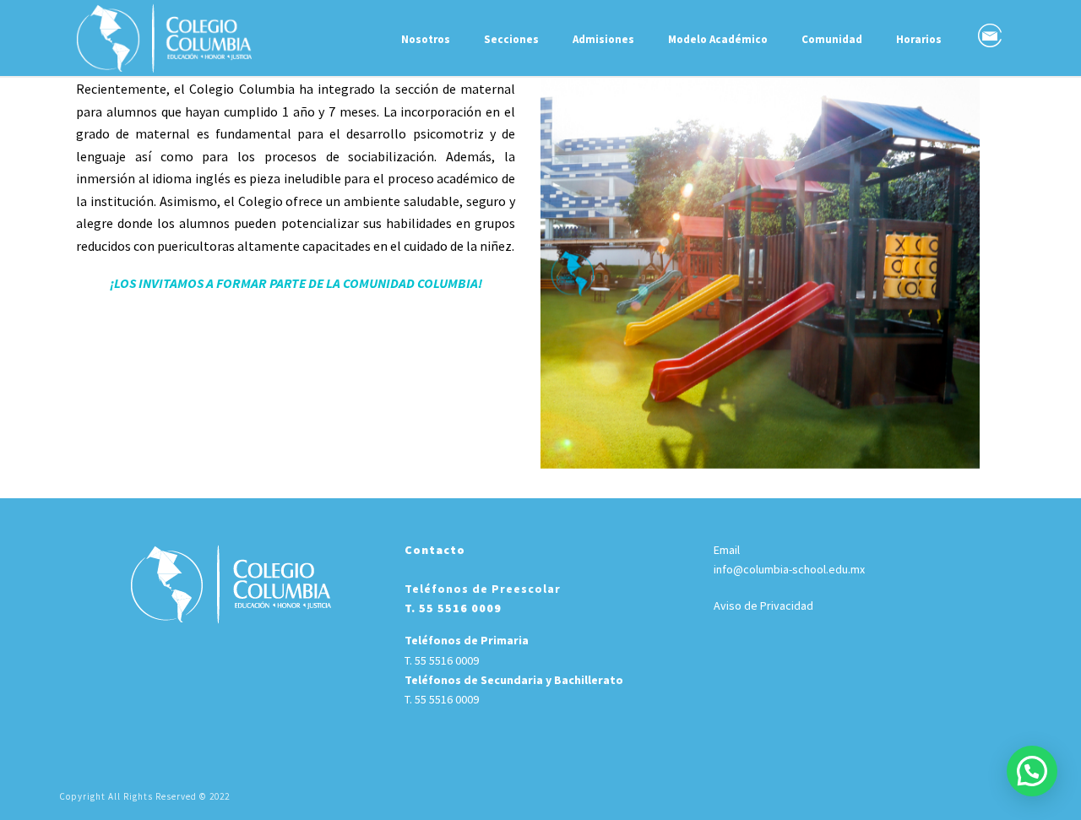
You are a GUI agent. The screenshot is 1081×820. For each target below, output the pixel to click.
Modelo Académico (718, 39)
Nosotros (425, 39)
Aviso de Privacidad (763, 605)
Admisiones (603, 39)
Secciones (511, 39)
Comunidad (831, 39)
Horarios (919, 39)
